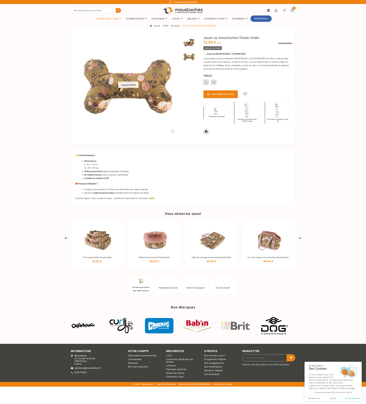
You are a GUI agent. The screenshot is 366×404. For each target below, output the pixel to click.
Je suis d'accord (352, 398)
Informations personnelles (142, 355)
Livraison (171, 365)
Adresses (133, 363)
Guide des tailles (175, 373)
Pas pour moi (314, 398)
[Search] (118, 10)
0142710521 (80, 372)
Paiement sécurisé (176, 369)
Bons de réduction (138, 366)
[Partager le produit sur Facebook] (206, 131)
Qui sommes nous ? (214, 355)
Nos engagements (214, 363)
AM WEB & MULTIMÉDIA (200, 384)
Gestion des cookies (223, 384)
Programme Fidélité (215, 359)
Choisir (333, 398)
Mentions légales (213, 370)
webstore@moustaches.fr (87, 368)
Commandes (134, 359)
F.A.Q (169, 355)
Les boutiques (212, 374)
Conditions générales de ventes (179, 360)
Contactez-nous (175, 376)
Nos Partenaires (213, 366)
